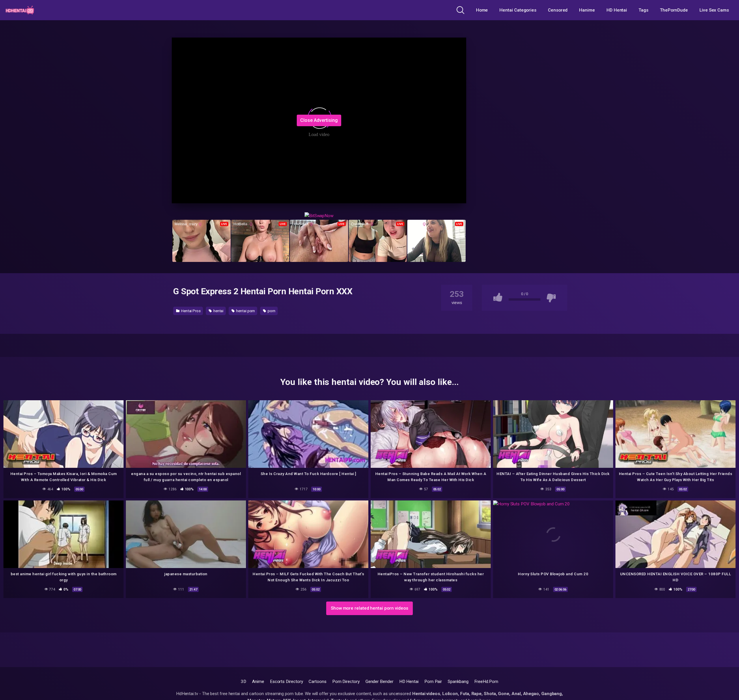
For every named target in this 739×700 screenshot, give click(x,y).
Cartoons (317, 681)
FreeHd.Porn (486, 681)
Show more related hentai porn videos (369, 608)
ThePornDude (674, 10)
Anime (258, 681)
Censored (558, 10)
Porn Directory (346, 681)
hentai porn (245, 311)
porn (271, 311)
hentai (217, 311)
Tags (643, 10)
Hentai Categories (517, 10)
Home (482, 10)
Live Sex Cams (714, 10)
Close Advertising (319, 120)
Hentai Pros (190, 311)
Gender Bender (379, 681)
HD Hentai (616, 10)
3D (243, 681)
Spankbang (458, 681)
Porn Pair (433, 681)
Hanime (587, 10)
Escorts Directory (286, 681)
